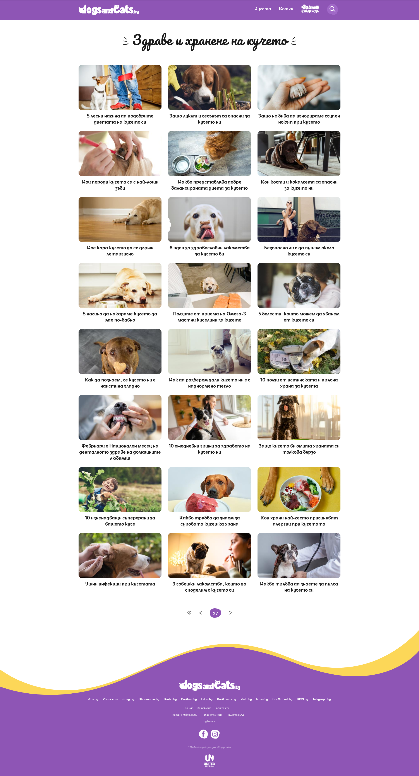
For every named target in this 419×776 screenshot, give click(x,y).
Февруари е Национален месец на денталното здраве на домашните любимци (120, 451)
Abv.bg (93, 698)
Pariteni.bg (189, 698)
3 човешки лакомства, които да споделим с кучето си (209, 586)
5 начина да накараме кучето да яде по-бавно (120, 316)
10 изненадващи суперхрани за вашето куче (120, 520)
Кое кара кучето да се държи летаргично (120, 250)
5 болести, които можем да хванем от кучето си (299, 316)
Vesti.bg (246, 698)
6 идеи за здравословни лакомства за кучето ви (210, 250)
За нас (189, 708)
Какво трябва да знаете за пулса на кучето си (299, 586)
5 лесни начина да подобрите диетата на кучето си (120, 118)
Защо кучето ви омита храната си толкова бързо (299, 448)
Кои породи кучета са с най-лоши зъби (120, 184)
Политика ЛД (235, 714)
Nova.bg (262, 698)
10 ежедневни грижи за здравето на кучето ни (210, 448)
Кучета (262, 8)
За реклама (204, 708)
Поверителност (212, 714)
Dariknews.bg (226, 698)
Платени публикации (184, 714)
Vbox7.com (110, 698)
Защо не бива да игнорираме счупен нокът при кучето (299, 118)
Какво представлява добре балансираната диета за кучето (209, 184)
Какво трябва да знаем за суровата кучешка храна (209, 520)
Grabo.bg (170, 698)
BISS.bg (302, 698)
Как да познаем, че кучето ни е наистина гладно (120, 382)
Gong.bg (128, 698)
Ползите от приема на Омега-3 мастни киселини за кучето (209, 316)
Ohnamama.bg (149, 698)
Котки (286, 8)
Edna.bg (207, 698)
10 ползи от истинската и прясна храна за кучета (299, 382)
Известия (209, 721)
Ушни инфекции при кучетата (120, 583)
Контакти (223, 708)
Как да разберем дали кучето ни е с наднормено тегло (209, 382)
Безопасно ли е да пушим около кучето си (299, 250)
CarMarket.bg (282, 698)
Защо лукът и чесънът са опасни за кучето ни (209, 118)
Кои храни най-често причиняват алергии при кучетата (299, 520)
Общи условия (224, 747)
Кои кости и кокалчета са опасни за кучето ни (299, 184)
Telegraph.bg (322, 698)
